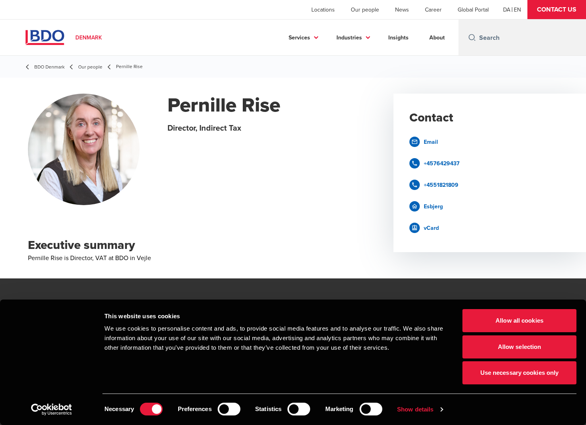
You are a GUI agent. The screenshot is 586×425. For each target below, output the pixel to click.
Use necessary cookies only (519, 372)
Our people (365, 10)
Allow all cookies (519, 320)
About (437, 37)
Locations (323, 10)
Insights (398, 37)
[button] (556, 9)
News (402, 10)
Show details (415, 409)
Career (433, 10)
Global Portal (473, 10)
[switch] (229, 409)
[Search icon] (472, 37)
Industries (349, 37)
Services (299, 37)
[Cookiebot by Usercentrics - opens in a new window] (52, 409)
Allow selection (519, 346)
